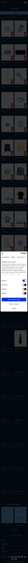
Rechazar (14, 308)
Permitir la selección (14, 304)
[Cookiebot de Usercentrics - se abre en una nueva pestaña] (20, 253)
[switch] (24, 285)
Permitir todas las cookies (14, 299)
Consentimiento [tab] (5, 257)
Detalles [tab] (13, 257)
